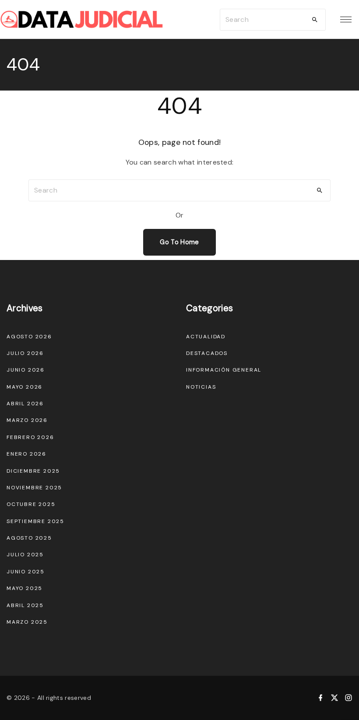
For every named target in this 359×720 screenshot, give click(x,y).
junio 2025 (26, 571)
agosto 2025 (29, 537)
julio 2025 (25, 554)
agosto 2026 (29, 336)
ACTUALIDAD (205, 336)
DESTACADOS (207, 353)
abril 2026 (25, 403)
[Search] (315, 20)
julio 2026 (25, 353)
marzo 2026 (27, 420)
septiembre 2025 (35, 521)
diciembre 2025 (33, 470)
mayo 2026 (24, 386)
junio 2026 (26, 369)
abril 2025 (25, 605)
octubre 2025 (31, 504)
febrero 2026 (30, 437)
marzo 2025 (27, 621)
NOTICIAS (201, 386)
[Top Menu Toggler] (345, 19)
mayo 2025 (24, 588)
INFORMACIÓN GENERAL (223, 369)
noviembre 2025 (34, 487)
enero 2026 (26, 453)
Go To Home (179, 242)
